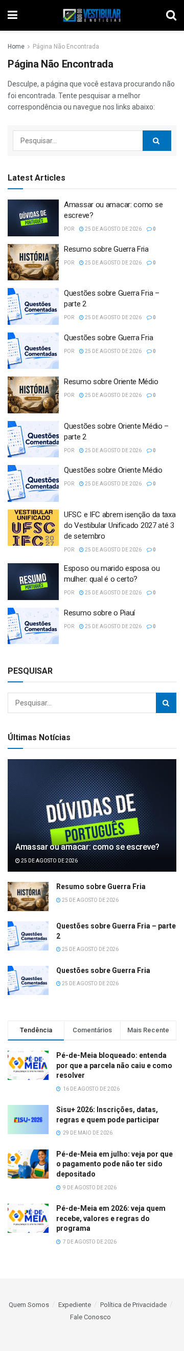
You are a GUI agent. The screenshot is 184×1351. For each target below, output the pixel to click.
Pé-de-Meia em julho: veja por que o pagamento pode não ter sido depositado (114, 1164)
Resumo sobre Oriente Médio (111, 381)
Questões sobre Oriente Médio (113, 470)
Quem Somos (29, 1305)
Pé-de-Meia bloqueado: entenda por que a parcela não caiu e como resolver (114, 1065)
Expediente (74, 1305)
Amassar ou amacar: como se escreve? (87, 847)
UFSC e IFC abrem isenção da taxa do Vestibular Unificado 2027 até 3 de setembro (119, 525)
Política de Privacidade (133, 1305)
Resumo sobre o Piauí (99, 612)
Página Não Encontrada (66, 46)
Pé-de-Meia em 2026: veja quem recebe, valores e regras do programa (111, 1218)
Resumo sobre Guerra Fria (106, 249)
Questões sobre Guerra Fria (108, 337)
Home (16, 46)
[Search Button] (157, 140)
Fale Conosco (90, 1317)
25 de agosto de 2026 (113, 229)
